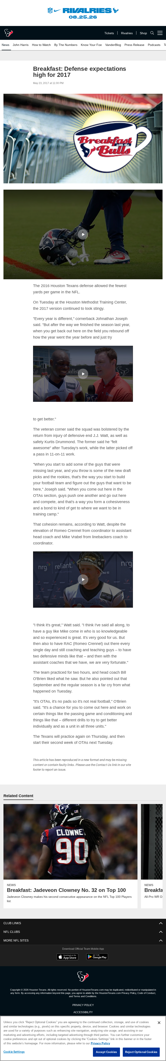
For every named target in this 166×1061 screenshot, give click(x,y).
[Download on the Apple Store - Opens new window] (67, 957)
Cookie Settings (14, 1052)
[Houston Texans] (83, 976)
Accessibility (83, 1011)
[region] (83, 1038)
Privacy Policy (83, 1004)
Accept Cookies (106, 1052)
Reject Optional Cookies (141, 1052)
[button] (83, 234)
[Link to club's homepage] (8, 31)
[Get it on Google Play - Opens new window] (97, 958)
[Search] (152, 33)
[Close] (159, 1023)
